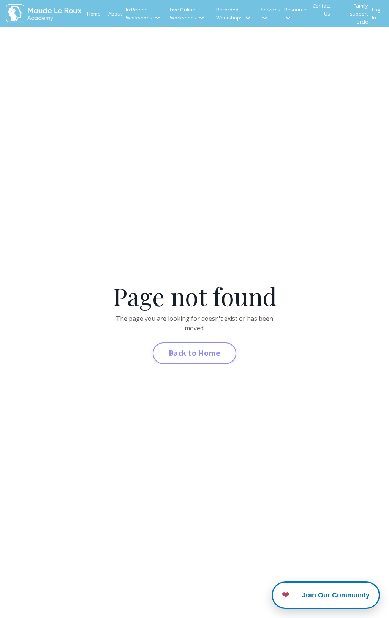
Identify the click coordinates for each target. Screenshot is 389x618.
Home (94, 13)
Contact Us (321, 9)
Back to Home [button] (194, 353)
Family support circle (359, 13)
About (115, 13)
